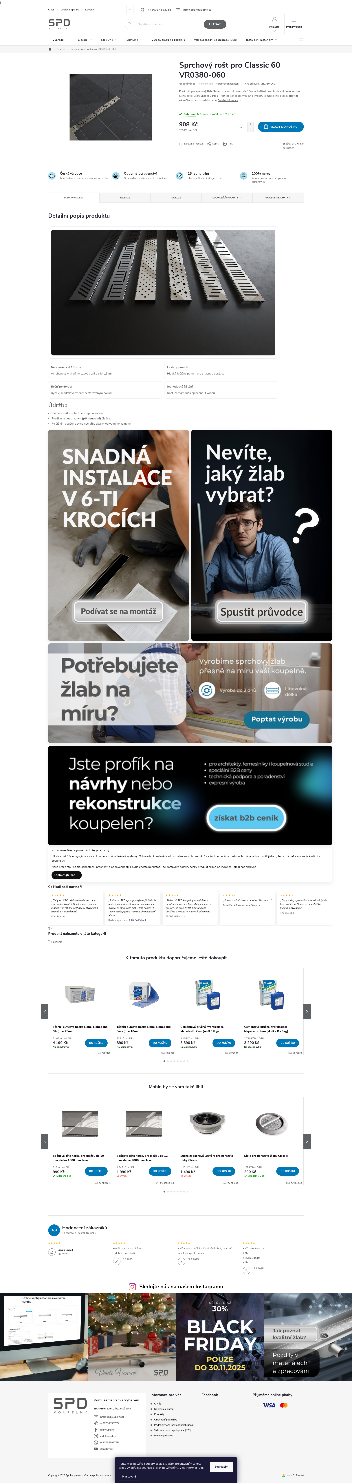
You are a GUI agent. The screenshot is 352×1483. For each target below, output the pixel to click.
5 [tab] (178, 1061)
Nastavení (129, 1477)
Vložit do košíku (284, 127)
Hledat (215, 24)
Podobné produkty (276, 197)
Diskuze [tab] (176, 197)
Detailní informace (228, 100)
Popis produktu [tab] (74, 197)
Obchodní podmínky (165, 1419)
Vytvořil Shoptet (295, 1475)
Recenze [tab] (125, 197)
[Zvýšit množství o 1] (250, 124)
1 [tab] (164, 1061)
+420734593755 (109, 1423)
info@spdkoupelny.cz (112, 1417)
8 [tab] (187, 1061)
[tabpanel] (80, 1011)
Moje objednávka (163, 1435)
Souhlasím (221, 1467)
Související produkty (225, 197)
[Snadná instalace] (118, 535)
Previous (44, 1011)
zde (201, 1468)
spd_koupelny (108, 1436)
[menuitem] (61, 40)
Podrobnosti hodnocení (227, 83)
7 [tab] (184, 1061)
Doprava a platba (69, 9)
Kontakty (90, 9)
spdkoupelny (107, 1429)
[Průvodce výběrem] (261, 535)
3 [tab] (171, 1061)
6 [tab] (181, 1061)
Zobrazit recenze (87, 1233)
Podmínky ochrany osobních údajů (174, 1425)
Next (307, 1011)
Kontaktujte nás (64, 875)
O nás (51, 9)
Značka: (293, 143)
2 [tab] (168, 1061)
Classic (57, 942)
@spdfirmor (106, 1449)
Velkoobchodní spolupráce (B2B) (172, 1430)
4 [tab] (174, 1061)
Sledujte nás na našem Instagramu (181, 1286)
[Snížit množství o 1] (250, 129)
